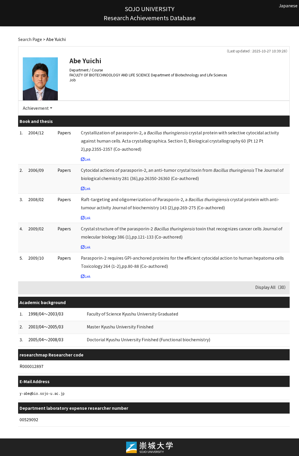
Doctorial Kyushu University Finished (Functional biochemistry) (148, 339)
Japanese (288, 5)
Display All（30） (271, 287)
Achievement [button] (36, 108)
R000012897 (32, 366)
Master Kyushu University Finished (120, 327)
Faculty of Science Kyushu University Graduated (132, 314)
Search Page (30, 39)
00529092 (29, 419)
